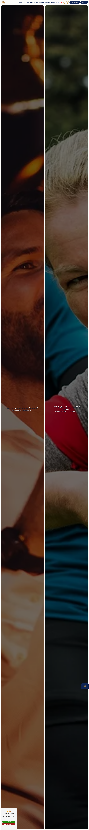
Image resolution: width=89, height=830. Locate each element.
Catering (47, 2)
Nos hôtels (74, 2)
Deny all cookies (8, 824)
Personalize (9, 827)
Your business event (39, 2)
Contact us (54, 2)
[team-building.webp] (66, 417)
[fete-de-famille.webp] (22, 417)
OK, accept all (8, 821)
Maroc (84, 2)
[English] (61, 2)
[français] (59, 2)
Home (20, 2)
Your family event (28, 2)
